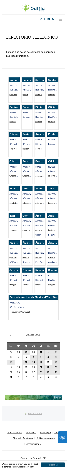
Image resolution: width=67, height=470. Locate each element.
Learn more (29, 466)
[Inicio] (34, 7)
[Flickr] (49, 19)
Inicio (57, 432)
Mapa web (31, 432)
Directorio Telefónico (23, 438)
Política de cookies (45, 438)
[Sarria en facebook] (45, 19)
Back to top (35, 413)
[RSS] (53, 19)
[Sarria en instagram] (41, 19)
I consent (51, 464)
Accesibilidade (33, 444)
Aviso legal (45, 432)
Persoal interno (15, 432)
